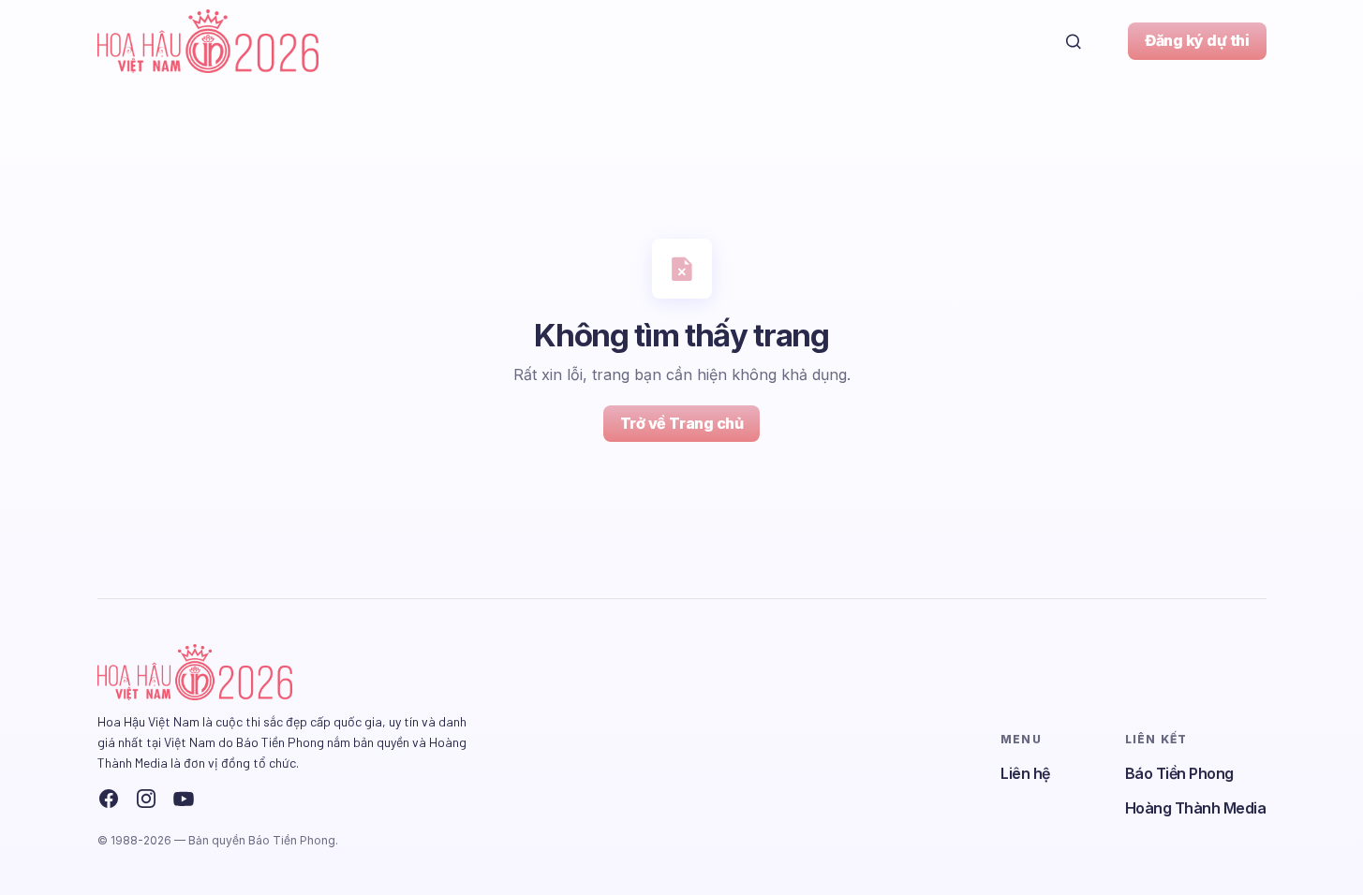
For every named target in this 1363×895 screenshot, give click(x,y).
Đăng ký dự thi (1197, 40)
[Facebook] (108, 798)
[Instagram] (146, 798)
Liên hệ (1025, 773)
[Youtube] (183, 798)
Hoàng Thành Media (1196, 808)
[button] (1073, 41)
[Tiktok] (221, 798)
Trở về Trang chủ (681, 423)
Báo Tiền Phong (1179, 773)
